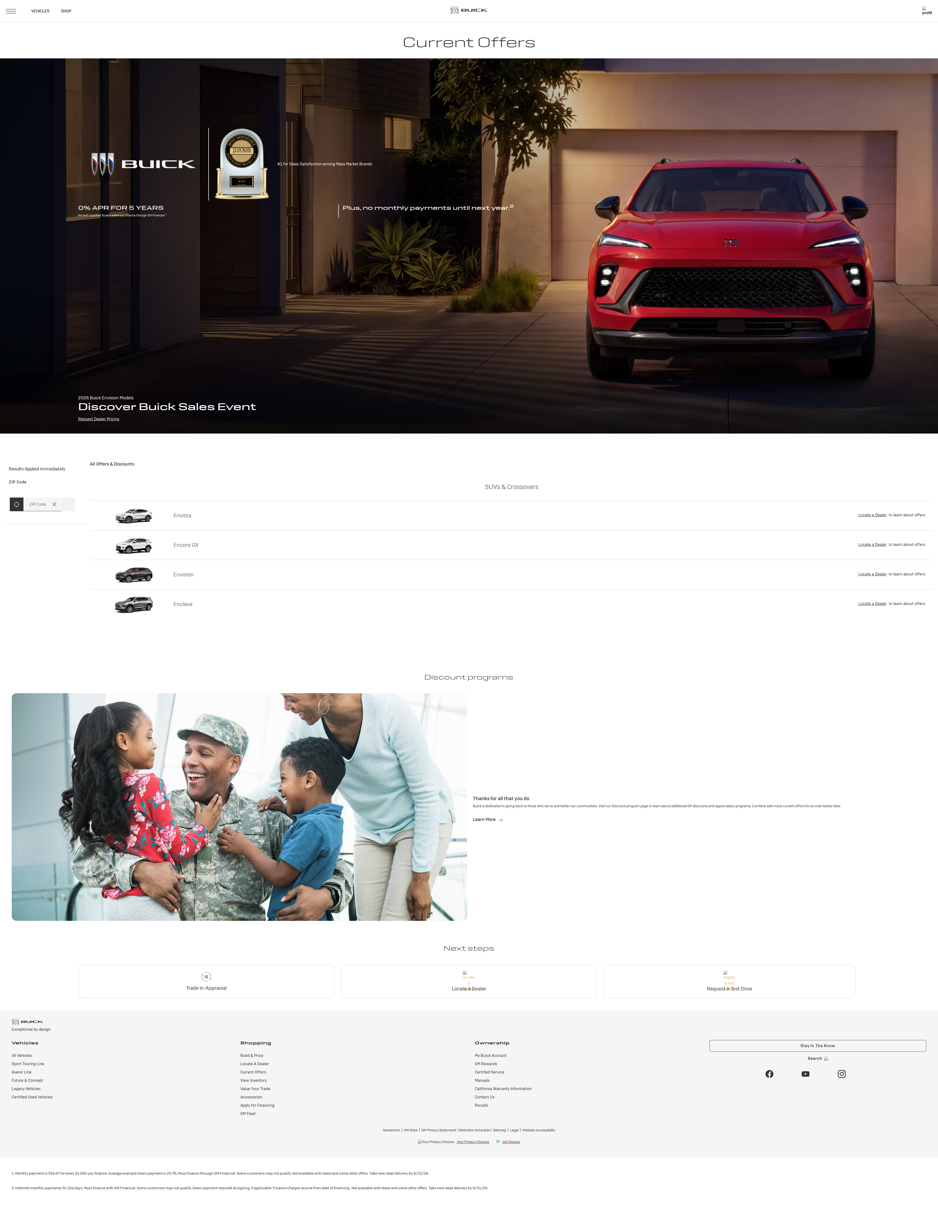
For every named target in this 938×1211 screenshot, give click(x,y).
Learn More (485, 819)
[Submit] (68, 504)
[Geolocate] (16, 504)
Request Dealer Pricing (98, 419)
